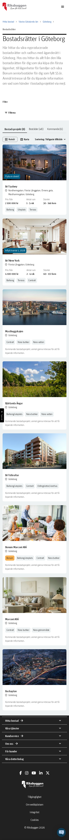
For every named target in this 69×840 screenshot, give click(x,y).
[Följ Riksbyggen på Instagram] (26, 772)
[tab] (15, 129)
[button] (61, 832)
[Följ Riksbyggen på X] (48, 772)
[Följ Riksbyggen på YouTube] (34, 772)
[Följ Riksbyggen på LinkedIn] (41, 772)
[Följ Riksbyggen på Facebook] (20, 772)
